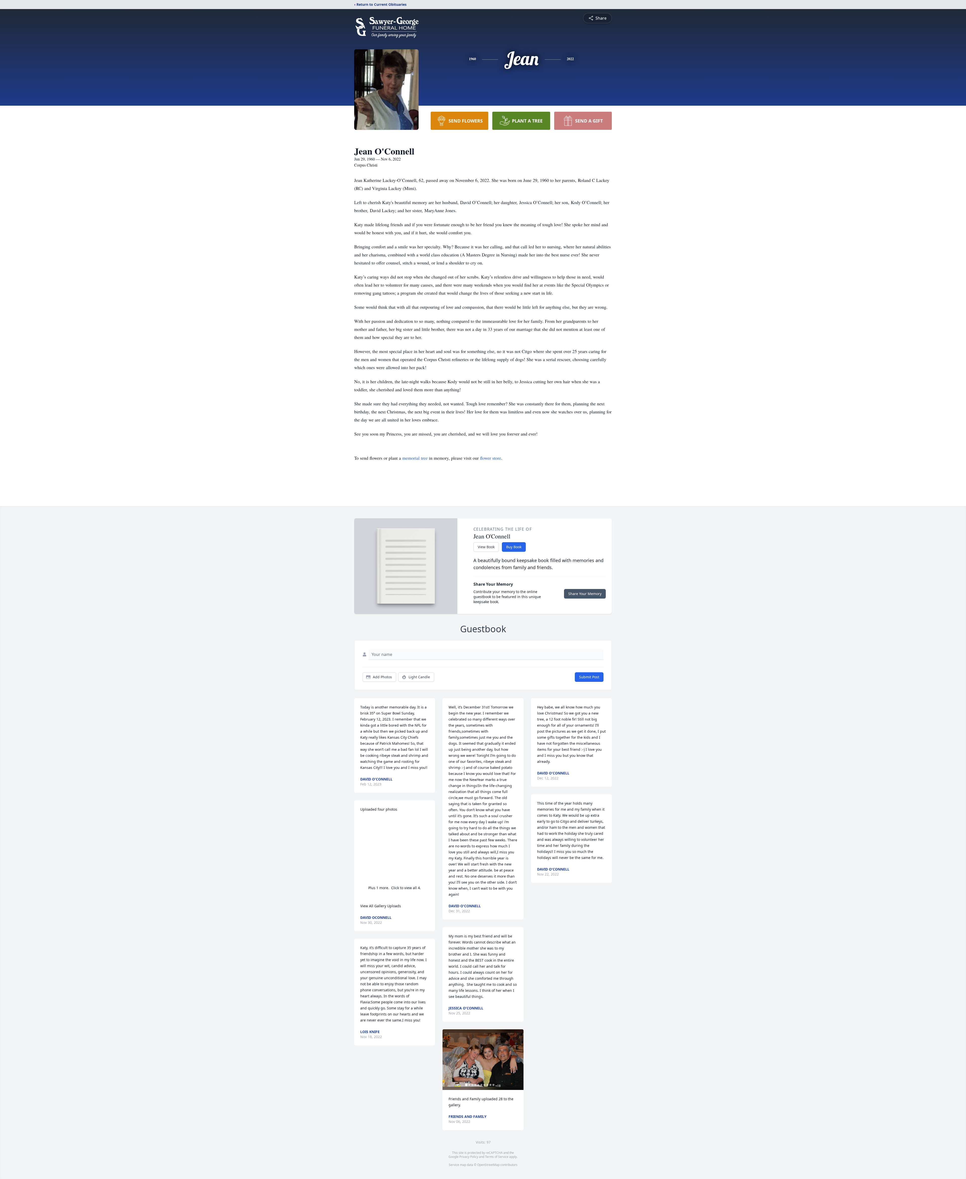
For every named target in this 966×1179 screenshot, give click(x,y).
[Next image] (518, 1060)
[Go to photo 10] (493, 1085)
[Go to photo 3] (472, 1085)
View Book (486, 546)
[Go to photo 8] (487, 1085)
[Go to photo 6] (481, 1085)
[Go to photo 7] (484, 1085)
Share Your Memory (584, 593)
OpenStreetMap (488, 1165)
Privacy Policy (468, 1157)
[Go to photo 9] (490, 1085)
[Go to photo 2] (469, 1085)
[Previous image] (448, 1060)
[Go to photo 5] (478, 1085)
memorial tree (415, 458)
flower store (490, 458)
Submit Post (589, 677)
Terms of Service (496, 1157)
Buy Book (513, 546)
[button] (482, 1059)
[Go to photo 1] (466, 1085)
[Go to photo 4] (475, 1085)
